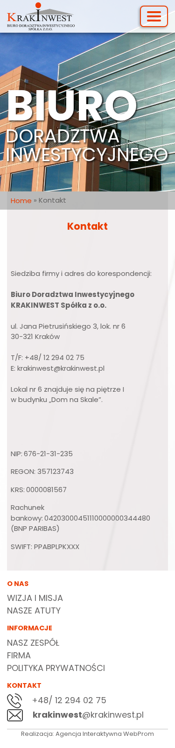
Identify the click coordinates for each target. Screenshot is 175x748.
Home (21, 200)
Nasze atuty (34, 610)
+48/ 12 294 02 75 (67, 700)
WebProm (138, 733)
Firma (19, 655)
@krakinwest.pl (88, 714)
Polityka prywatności (56, 668)
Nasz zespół (33, 643)
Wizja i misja (35, 598)
